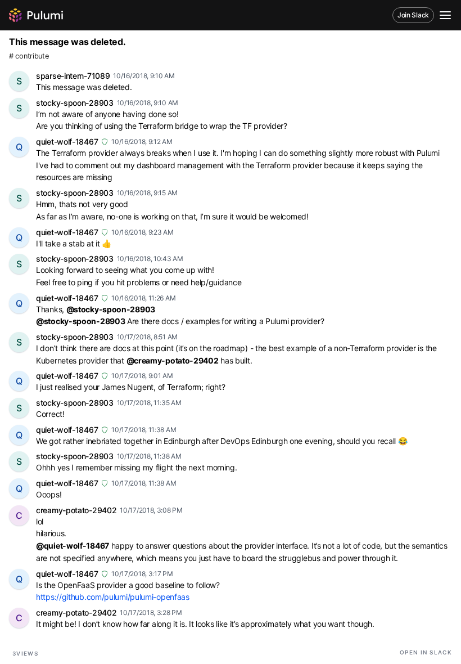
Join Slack (413, 15)
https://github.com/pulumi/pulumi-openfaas (112, 597)
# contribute (28, 56)
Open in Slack (426, 652)
